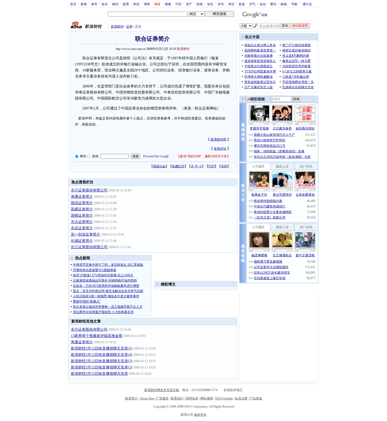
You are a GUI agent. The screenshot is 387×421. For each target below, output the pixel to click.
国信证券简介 (82, 203)
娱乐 (105, 4)
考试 (231, 4)
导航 (294, 4)
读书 (220, 4)
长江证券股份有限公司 (89, 247)
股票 (126, 4)
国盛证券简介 (82, 209)
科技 (136, 4)
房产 (189, 4)
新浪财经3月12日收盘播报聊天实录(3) (101, 361)
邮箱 (284, 4)
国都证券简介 (82, 215)
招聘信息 (192, 398)
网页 (83, 156)
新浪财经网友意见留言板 (161, 390)
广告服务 (162, 398)
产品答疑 (256, 398)
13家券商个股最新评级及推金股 (96, 336)
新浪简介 (131, 398)
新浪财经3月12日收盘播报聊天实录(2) (101, 367)
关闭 (224, 166)
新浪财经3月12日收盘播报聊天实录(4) (101, 355)
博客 (147, 4)
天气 (252, 4)
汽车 (178, 4)
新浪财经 (117, 26)
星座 (242, 4)
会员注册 (241, 398)
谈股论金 (159, 166)
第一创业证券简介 (85, 234)
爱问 (273, 4)
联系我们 (177, 398)
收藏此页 (178, 166)
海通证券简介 (82, 197)
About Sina (147, 398)
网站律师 (206, 398)
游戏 (199, 4)
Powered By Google (156, 156)
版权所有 (200, 415)
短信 (263, 4)
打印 (211, 166)
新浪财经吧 (218, 139)
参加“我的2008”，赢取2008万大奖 (203, 156)
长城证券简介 (82, 241)
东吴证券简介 (82, 228)
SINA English (224, 398)
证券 (129, 26)
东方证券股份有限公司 (89, 190)
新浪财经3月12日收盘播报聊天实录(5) (101, 348)
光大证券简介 (82, 222)
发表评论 (220, 148)
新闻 (84, 4)
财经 (115, 4)
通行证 (307, 4)
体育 (94, 4)
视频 (168, 4)
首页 (73, 4)
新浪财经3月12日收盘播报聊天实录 (99, 374)
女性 (210, 4)
